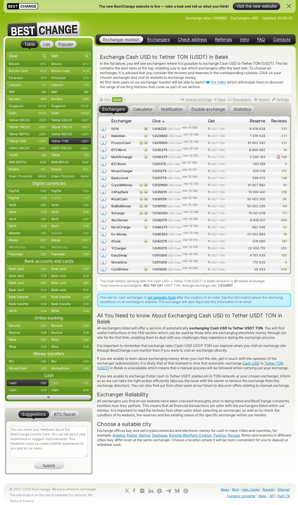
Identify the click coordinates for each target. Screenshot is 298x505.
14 (285, 150)
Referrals (223, 39)
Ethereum (27, 78)
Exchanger (121, 120)
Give (158, 120)
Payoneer (27, 254)
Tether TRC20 (27, 127)
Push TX (283, 496)
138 (284, 178)
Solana (27, 169)
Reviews (279, 120)
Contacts (281, 39)
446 (284, 220)
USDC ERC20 (27, 148)
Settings (282, 99)
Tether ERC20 (27, 120)
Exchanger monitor (121, 39)
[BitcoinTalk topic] (159, 491)
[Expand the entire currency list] (48, 397)
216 (284, 192)
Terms (14, 501)
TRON (27, 155)
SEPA (27, 311)
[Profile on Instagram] (142, 491)
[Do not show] (289, 6)
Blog (235, 489)
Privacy (28, 501)
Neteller (27, 233)
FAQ (261, 39)
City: (112, 99)
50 (285, 185)
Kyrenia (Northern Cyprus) (190, 435)
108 (282, 157)
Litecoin (27, 85)
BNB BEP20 (27, 162)
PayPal (27, 191)
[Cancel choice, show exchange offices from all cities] (124, 99)
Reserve (257, 120)
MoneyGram (27, 368)
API (271, 496)
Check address (192, 39)
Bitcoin (27, 64)
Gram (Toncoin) (27, 176)
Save (221, 99)
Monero (27, 99)
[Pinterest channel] (185, 491)
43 (285, 227)
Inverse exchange (199, 99)
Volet (27, 205)
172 (284, 171)
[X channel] (127, 491)
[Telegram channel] (168, 491)
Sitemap (283, 489)
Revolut (27, 325)
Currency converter (241, 496)
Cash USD (250, 363)
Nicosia (234, 435)
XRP (27, 92)
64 (285, 206)
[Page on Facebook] (134, 490)
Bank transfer (27, 297)
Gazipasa (159, 435)
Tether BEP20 (27, 134)
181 (284, 241)
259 (284, 269)
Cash (27, 383)
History (264, 99)
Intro (244, 39)
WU (27, 361)
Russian (268, 489)
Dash (27, 113)
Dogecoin (27, 106)
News (225, 489)
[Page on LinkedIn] (150, 491)
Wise (27, 340)
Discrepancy (242, 99)
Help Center (251, 489)
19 (285, 234)
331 (284, 143)
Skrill (27, 219)
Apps (262, 496)
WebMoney (27, 247)
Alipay (27, 240)
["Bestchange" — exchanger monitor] (49, 24)
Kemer (132, 435)
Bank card (27, 269)
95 (285, 199)
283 (284, 248)
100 (284, 255)
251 (284, 129)
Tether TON (27, 141)
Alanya (144, 435)
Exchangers (158, 39)
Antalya (118, 435)
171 (284, 213)
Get (211, 120)
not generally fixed (162, 297)
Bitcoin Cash (27, 71)
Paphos (220, 435)
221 (284, 136)
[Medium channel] (177, 491)
